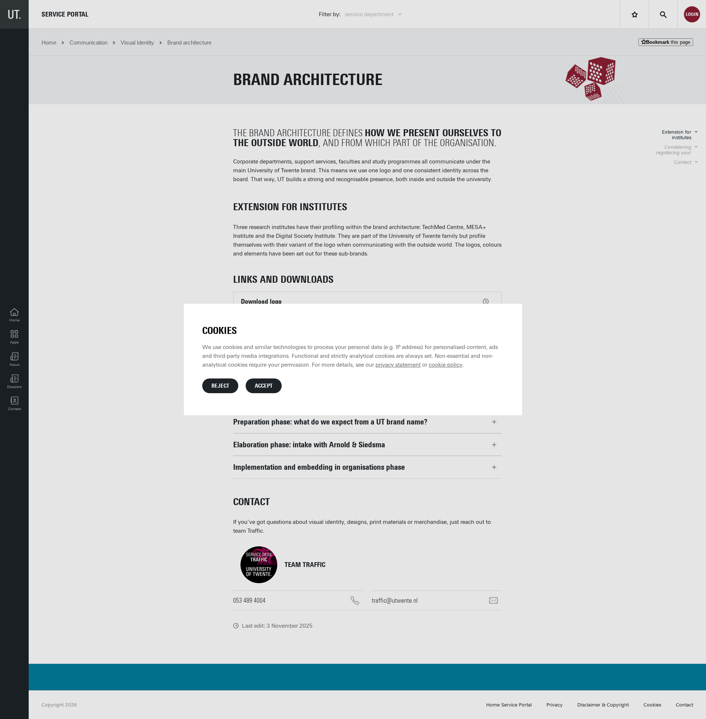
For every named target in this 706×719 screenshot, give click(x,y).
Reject (220, 386)
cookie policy (446, 365)
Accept (263, 386)
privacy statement (398, 365)
